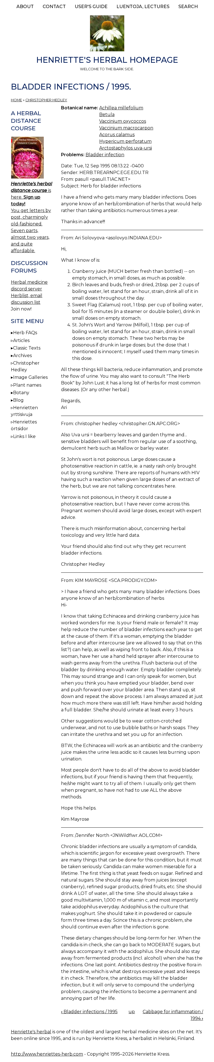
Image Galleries (30, 377)
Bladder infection (105, 154)
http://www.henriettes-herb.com (47, 1054)
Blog (18, 400)
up (131, 1011)
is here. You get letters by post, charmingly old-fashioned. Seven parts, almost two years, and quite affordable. (31, 217)
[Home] (107, 34)
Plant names (27, 385)
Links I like (24, 436)
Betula (107, 114)
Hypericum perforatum (125, 141)
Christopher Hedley (46, 100)
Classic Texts (26, 348)
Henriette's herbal (31, 1031)
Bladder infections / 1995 (89, 1011)
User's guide (91, 6)
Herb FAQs (25, 332)
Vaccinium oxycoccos (122, 121)
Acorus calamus (117, 134)
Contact (54, 6)
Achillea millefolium (121, 107)
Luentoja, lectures (142, 6)
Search (188, 6)
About (25, 6)
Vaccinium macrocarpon (126, 128)
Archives (22, 355)
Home (16, 100)
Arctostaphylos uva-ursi (125, 148)
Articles (21, 340)
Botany (21, 392)
